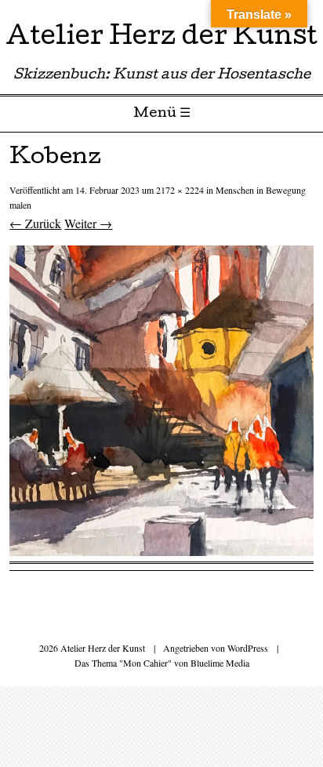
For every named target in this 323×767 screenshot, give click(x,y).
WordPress (247, 648)
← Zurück (35, 223)
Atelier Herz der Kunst (161, 39)
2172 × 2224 (180, 190)
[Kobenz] (161, 551)
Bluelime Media (220, 662)
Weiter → (88, 223)
